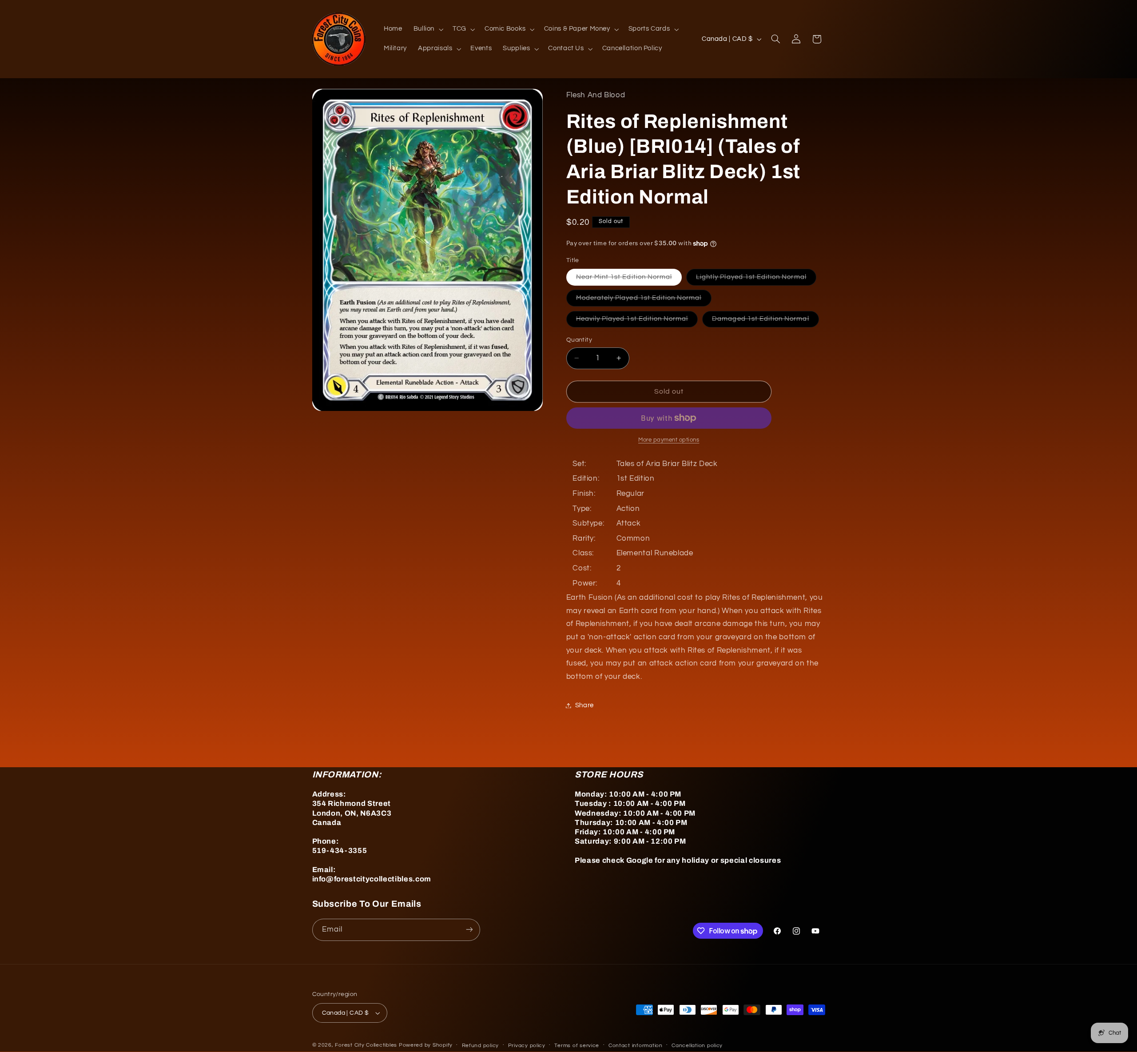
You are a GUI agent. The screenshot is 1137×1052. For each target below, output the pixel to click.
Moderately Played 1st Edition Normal (644, 300)
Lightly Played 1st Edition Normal (756, 279)
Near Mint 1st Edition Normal (629, 279)
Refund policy (480, 1045)
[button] (427, 29)
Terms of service (576, 1045)
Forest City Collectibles (366, 1045)
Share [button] (584, 705)
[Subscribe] (469, 929)
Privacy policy (526, 1045)
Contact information (635, 1045)
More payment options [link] (669, 440)
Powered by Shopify (426, 1045)
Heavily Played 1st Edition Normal (637, 321)
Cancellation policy (697, 1045)
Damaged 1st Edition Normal (765, 321)
